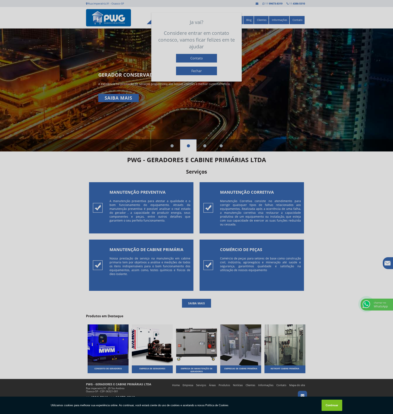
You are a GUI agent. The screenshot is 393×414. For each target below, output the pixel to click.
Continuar (332, 405)
